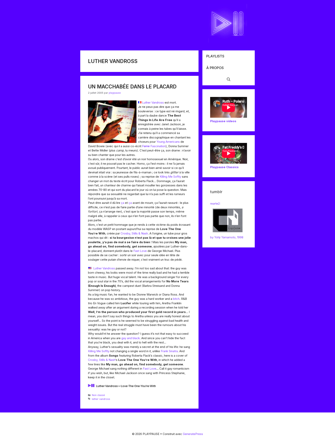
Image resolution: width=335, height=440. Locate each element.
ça (122, 203)
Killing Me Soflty (170, 176)
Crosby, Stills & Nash (134, 233)
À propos (215, 68)
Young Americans (168, 141)
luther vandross (101, 399)
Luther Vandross (153, 102)
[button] (228, 79)
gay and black (130, 338)
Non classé (98, 395)
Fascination (158, 146)
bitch (176, 299)
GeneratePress (193, 434)
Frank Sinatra (169, 351)
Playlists (215, 56)
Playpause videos (223, 121)
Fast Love (140, 251)
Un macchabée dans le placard (132, 87)
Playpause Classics (224, 167)
